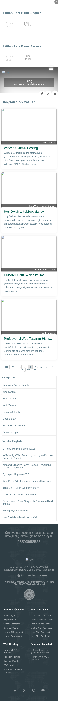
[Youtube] (43, 690)
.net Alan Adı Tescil (40, 623)
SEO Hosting (9, 665)
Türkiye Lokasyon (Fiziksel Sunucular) (41, 651)
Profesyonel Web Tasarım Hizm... (28, 338)
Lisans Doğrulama (12, 636)
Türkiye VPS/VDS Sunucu (40, 658)
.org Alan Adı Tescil (40, 632)
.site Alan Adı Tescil (40, 636)
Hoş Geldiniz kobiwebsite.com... (26, 211)
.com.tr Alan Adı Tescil (42, 619)
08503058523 (28, 541)
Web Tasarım (48, 333)
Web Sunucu (48, 142)
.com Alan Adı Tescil (41, 615)
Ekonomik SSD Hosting (11, 651)
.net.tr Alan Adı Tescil (41, 628)
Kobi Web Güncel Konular (42, 206)
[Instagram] (33, 690)
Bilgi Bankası (9, 619)
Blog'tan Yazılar (11, 628)
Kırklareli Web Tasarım (43, 269)
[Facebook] (15, 690)
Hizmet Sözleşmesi (13, 632)
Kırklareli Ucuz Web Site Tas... (25, 275)
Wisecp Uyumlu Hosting (21, 148)
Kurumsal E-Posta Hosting (12, 670)
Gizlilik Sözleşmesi (12, 623)
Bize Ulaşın (9, 615)
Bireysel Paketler (11, 661)
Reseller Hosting (11, 657)
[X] (24, 690)
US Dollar (27, 24)
